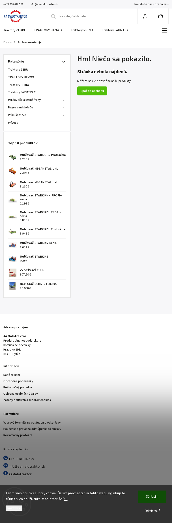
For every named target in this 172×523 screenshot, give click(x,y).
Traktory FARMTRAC (22, 92)
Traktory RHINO (18, 85)
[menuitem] (16, 30)
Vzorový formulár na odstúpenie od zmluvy (32, 422)
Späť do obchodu (92, 91)
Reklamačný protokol (17, 435)
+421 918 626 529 (21, 458)
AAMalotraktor (20, 474)
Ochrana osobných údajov (20, 394)
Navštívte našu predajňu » (151, 4)
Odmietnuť (152, 511)
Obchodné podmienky (18, 381)
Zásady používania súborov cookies (27, 400)
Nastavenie (14, 508)
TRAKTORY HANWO (21, 77)
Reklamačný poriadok (17, 387)
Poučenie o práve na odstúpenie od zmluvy (32, 429)
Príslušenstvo (17, 115)
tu (66, 499)
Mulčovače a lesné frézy (24, 100)
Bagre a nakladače (20, 107)
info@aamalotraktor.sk (26, 466)
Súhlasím (152, 496)
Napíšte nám (11, 375)
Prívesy (13, 123)
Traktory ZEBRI (18, 69)
